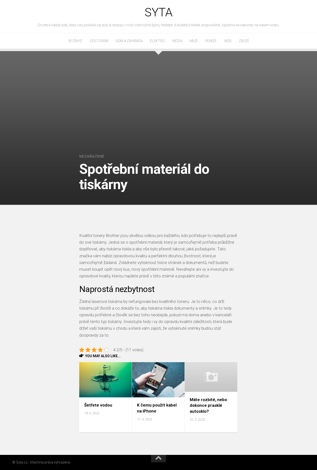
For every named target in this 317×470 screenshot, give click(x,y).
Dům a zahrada (129, 41)
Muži (194, 41)
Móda (177, 41)
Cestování (99, 41)
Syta (158, 12)
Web (228, 41)
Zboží (244, 41)
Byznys (75, 41)
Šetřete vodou (98, 405)
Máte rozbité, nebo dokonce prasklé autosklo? (208, 405)
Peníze (211, 41)
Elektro (157, 41)
